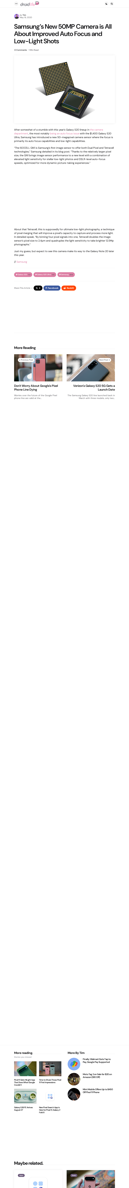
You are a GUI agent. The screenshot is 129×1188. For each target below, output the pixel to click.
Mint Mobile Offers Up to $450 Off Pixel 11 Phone (98, 1091)
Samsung (21, 261)
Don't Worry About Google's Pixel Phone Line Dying (36, 387)
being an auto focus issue (64, 133)
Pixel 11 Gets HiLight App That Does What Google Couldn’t (24, 1082)
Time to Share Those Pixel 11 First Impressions (50, 1081)
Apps (21, 1175)
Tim (24, 15)
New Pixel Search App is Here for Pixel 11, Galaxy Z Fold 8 (49, 1110)
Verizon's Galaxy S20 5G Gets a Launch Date (94, 387)
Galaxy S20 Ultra (45, 274)
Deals (74, 1175)
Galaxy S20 (24, 274)
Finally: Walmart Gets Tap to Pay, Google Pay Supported (97, 1060)
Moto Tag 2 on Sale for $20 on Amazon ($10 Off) (97, 1076)
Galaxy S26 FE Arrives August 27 (23, 1108)
